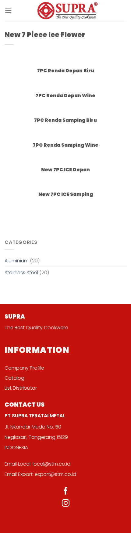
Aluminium (17, 260)
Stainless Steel (21, 272)
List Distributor (21, 387)
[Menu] (8, 10)
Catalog (14, 377)
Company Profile (24, 367)
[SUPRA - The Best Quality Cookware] (67, 10)
